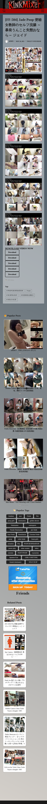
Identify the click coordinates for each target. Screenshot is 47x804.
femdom (11, 516)
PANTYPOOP (22, 553)
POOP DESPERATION (15, 291)
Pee (37, 516)
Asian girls (34, 539)
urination (11, 544)
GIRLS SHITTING (31, 557)
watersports (32, 525)
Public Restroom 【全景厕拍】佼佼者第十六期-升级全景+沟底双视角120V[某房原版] (23, 430)
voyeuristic (35, 553)
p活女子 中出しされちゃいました (23, 350)
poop (10, 539)
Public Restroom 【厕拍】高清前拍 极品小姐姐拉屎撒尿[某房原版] (23, 470)
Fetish (29, 516)
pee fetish (34, 530)
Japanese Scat (13, 557)
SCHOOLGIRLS (27, 295)
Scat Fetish (11, 534)
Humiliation (22, 534)
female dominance (15, 562)
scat (28, 291)
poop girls (11, 521)
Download (12, 252)
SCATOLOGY (12, 295)
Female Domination (16, 530)
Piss (18, 544)
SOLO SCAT (11, 299)
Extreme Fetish (34, 534)
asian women (25, 548)
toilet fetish (21, 539)
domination (22, 521)
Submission (14, 525)
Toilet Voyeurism (34, 41)
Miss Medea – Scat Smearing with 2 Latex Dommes (23, 502)
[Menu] (42, 10)
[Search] (4, 11)
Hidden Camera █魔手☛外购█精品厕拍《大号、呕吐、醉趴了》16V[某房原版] (23, 390)
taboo (36, 548)
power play (12, 548)
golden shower (34, 521)
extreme (10, 553)
